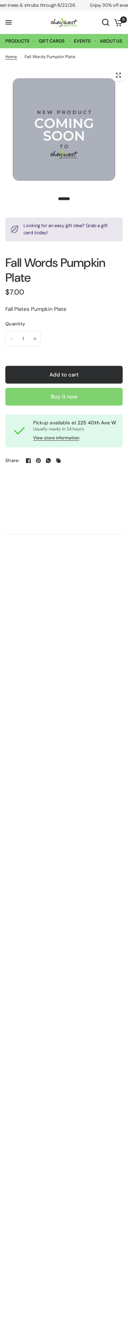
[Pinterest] (38, 460)
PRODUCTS (17, 41)
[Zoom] (118, 75)
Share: (12, 460)
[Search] (106, 22)
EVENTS (82, 41)
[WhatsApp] (48, 460)
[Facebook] (28, 460)
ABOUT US (111, 41)
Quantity (15, 324)
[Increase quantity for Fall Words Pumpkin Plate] (35, 338)
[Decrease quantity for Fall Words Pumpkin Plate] (11, 338)
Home (11, 57)
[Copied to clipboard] (58, 460)
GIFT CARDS (52, 41)
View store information (56, 438)
